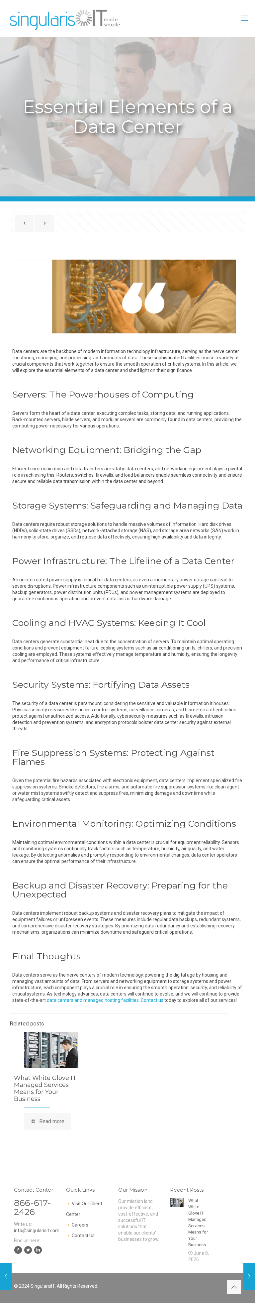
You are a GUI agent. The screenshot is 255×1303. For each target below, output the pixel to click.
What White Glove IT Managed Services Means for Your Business (45, 1088)
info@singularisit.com (36, 1230)
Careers (80, 1225)
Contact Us (83, 1235)
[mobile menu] (244, 18)
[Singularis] (65, 18)
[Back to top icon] (234, 1287)
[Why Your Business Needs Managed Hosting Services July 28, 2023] (249, 1276)
